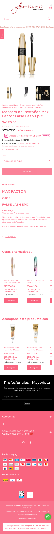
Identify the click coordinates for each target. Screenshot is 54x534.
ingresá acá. (44, 511)
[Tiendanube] (27, 518)
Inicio (4, 105)
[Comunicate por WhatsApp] (48, 516)
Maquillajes (13, 105)
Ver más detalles (11, 150)
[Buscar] (48, 19)
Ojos (22, 105)
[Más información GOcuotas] (46, 135)
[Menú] (4, 8)
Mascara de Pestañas (34, 105)
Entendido (42, 528)
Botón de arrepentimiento (27, 514)
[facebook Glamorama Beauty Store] (31, 442)
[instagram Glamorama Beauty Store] (23, 442)
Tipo (4, 155)
